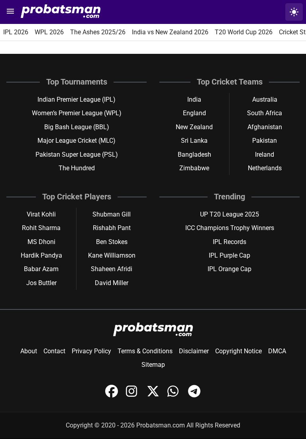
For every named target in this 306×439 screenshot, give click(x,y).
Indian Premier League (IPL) (76, 99)
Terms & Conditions (145, 351)
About (28, 351)
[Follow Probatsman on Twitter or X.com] (154, 395)
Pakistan (264, 140)
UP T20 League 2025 (229, 214)
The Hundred (77, 168)
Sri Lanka (194, 140)
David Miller (111, 283)
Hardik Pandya (41, 255)
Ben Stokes (112, 242)
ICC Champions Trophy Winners (229, 228)
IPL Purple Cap (229, 255)
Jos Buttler (41, 283)
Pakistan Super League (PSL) (76, 154)
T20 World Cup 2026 (244, 32)
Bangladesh (194, 154)
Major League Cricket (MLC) (76, 140)
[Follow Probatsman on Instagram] (133, 395)
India (194, 99)
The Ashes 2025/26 (98, 32)
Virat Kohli (41, 214)
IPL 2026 (15, 32)
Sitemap (153, 364)
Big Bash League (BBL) (76, 127)
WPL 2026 (49, 32)
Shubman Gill (111, 214)
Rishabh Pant (112, 228)
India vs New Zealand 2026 (170, 32)
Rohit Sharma (41, 228)
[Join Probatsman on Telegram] (194, 395)
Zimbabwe (194, 168)
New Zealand (194, 127)
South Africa (264, 113)
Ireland (264, 154)
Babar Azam (41, 269)
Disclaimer (194, 351)
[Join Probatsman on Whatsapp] (174, 395)
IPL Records (229, 242)
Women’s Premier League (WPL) (77, 113)
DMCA (277, 351)
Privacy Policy (91, 351)
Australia (264, 99)
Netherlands (265, 168)
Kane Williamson (111, 255)
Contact (54, 351)
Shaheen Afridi (111, 269)
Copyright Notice (238, 351)
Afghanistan (264, 127)
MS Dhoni (41, 242)
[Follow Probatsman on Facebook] (112, 395)
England (194, 113)
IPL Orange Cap (229, 269)
